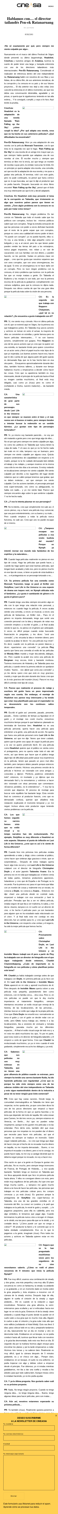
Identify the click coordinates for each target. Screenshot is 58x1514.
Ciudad (6, 1444)
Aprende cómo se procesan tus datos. (21, 1506)
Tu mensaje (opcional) (13, 1454)
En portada (29, 28)
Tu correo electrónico (13, 1434)
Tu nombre (8, 1424)
